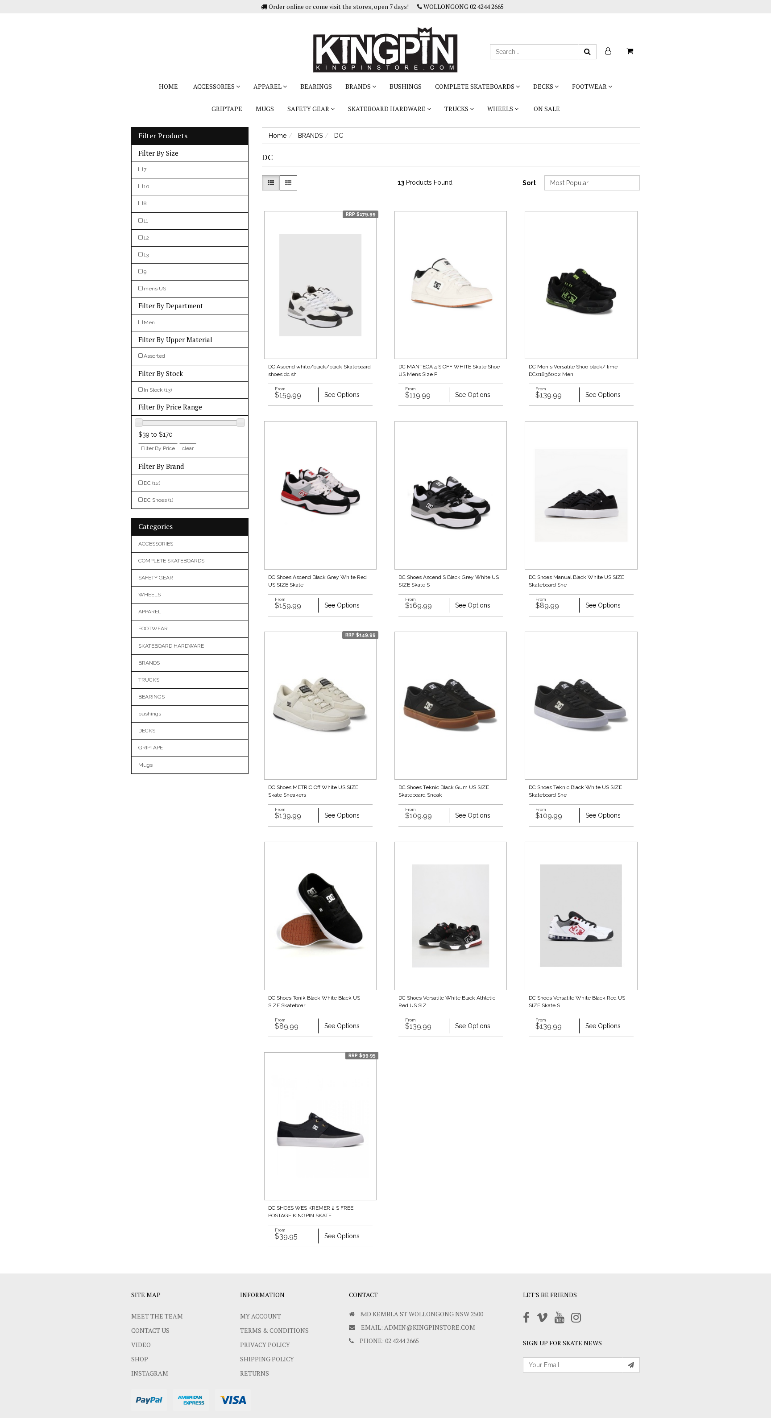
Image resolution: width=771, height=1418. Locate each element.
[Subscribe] (631, 1365)
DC (152, 483)
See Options (342, 394)
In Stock (158, 390)
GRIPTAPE (226, 108)
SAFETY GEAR (309, 108)
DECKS (544, 86)
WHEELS (500, 108)
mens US (155, 288)
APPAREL (268, 86)
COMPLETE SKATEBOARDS (475, 86)
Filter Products (162, 136)
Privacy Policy (265, 1344)
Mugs (265, 108)
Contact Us (150, 1330)
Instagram (149, 1373)
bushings (406, 86)
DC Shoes (158, 500)
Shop (139, 1359)
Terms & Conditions (274, 1330)
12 (146, 238)
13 (146, 255)
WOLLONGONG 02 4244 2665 (463, 6)
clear (188, 448)
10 (146, 186)
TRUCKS (457, 108)
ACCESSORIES (214, 86)
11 (146, 221)
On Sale (547, 108)
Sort (529, 182)
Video (141, 1344)
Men (149, 322)
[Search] (587, 51)
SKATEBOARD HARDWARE (387, 108)
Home (168, 86)
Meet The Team (157, 1316)
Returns (254, 1373)
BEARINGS (316, 86)
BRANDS (358, 86)
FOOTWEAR (590, 86)
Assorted (154, 356)
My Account (260, 1316)
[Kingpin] (385, 42)
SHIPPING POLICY (267, 1359)
